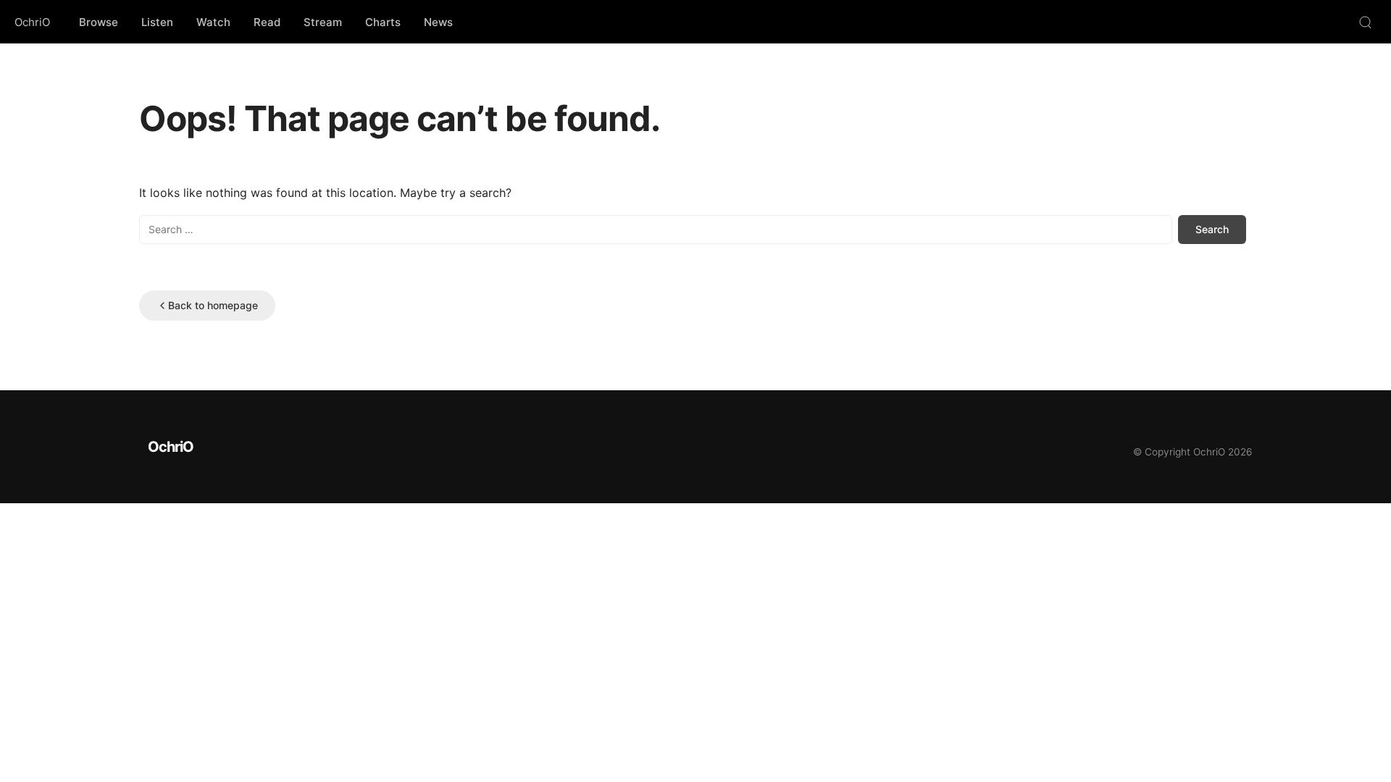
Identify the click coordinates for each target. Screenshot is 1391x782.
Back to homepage (213, 305)
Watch (213, 22)
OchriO (32, 22)
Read (267, 22)
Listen (157, 22)
